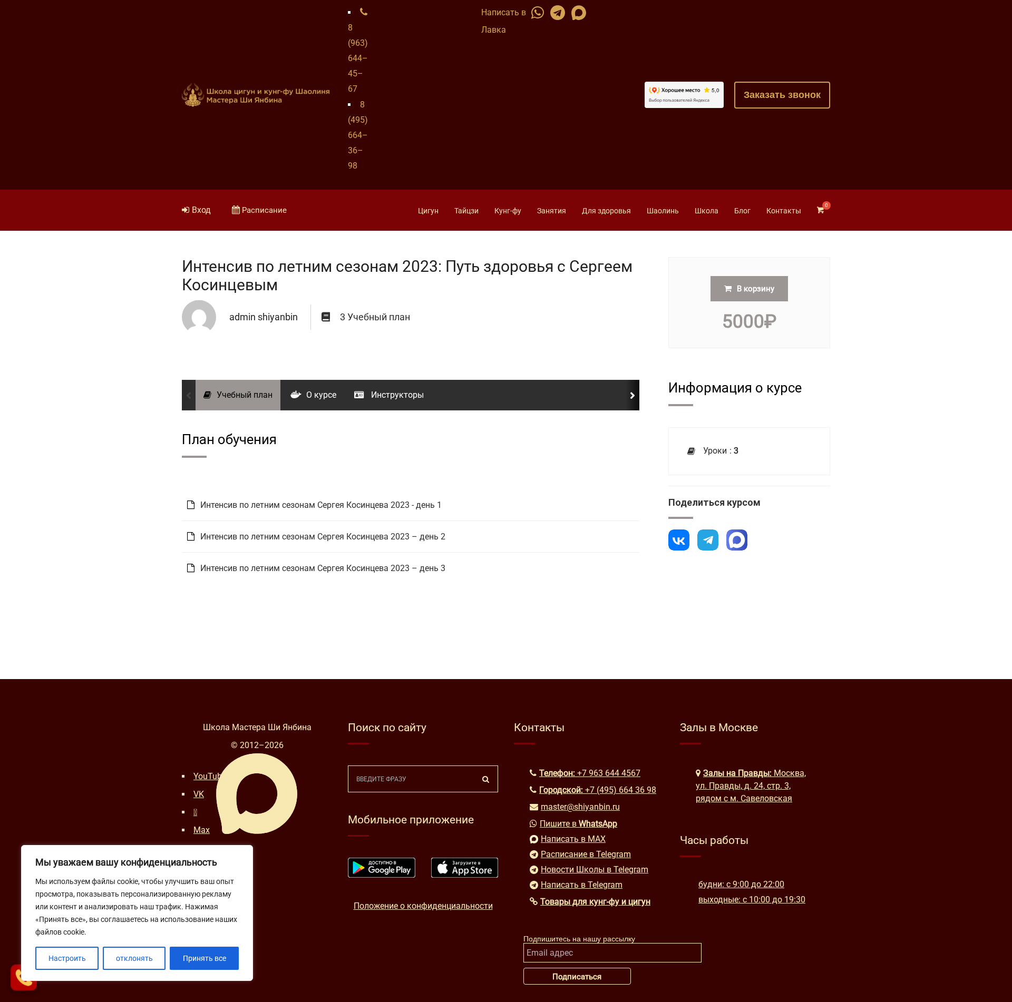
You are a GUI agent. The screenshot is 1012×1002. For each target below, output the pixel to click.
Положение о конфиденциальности (423, 906)
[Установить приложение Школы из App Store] (465, 875)
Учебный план (245, 395)
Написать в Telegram (581, 885)
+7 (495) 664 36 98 (620, 790)
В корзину (755, 288)
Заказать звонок (782, 95)
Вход (201, 210)
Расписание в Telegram (586, 854)
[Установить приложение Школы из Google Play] (381, 875)
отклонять (134, 958)
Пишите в (578, 824)
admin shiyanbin (263, 316)
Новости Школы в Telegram (594, 870)
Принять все (204, 958)
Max (201, 830)
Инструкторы (396, 395)
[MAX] (736, 540)
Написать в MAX (573, 839)
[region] (137, 913)
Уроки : (718, 451)
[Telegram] (707, 540)
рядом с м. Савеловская (744, 798)
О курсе (321, 395)
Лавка (493, 30)
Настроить (67, 958)
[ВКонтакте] (678, 540)
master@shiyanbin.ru (580, 807)
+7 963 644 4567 (608, 773)
